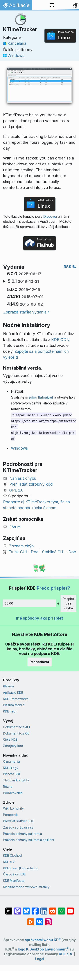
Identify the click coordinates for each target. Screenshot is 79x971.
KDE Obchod (12, 855)
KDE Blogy (10, 768)
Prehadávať (39, 662)
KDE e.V (9, 862)
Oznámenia (11, 761)
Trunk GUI (18, 552)
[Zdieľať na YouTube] (70, 908)
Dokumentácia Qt (16, 733)
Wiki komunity (13, 808)
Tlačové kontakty (16, 780)
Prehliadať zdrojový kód (31, 484)
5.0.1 (23, 281)
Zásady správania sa (18, 827)
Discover (50, 216)
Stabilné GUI (53, 552)
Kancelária (16, 43)
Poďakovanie (13, 793)
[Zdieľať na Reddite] (52, 908)
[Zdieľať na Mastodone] (17, 908)
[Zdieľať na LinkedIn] (43, 908)
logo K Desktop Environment (43, 949)
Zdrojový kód (13, 746)
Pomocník (10, 815)
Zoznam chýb (21, 546)
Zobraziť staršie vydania (25, 312)
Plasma (8, 686)
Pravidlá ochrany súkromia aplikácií (28, 840)
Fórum (15, 527)
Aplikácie (16, 6)
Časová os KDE (14, 874)
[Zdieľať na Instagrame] (48, 919)
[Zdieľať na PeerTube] (30, 919)
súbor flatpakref (41, 397)
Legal (39, 959)
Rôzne (8, 786)
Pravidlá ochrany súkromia (22, 834)
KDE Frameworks (16, 699)
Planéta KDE (12, 774)
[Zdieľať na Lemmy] (61, 908)
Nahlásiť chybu (22, 478)
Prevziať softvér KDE (18, 821)
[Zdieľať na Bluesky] (26, 908)
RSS (68, 266)
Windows (15, 55)
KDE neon (10, 711)
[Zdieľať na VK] (39, 919)
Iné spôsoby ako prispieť (39, 618)
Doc (34, 552)
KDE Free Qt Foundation (20, 868)
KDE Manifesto (14, 880)
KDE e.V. (66, 954)
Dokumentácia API (16, 727)
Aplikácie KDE (13, 692)
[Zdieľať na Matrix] (8, 908)
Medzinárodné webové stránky (26, 887)
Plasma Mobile (14, 705)
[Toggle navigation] (52, 5)
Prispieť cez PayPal (68, 603)
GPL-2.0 (16, 490)
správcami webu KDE (43, 940)
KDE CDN (60, 339)
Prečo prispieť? (53, 588)
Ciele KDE (10, 739)
